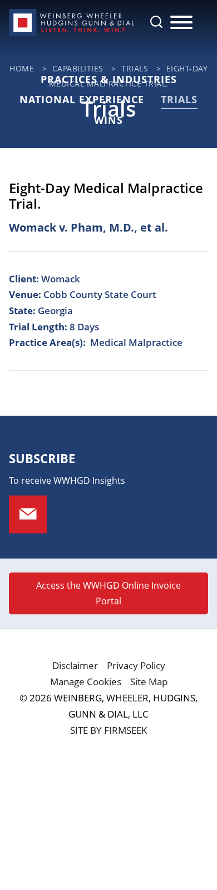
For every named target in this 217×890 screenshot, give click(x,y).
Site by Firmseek (108, 730)
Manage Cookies (85, 681)
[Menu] (181, 23)
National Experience (81, 99)
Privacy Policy (136, 665)
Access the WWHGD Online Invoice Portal (108, 593)
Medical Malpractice (136, 342)
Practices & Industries (109, 79)
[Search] (156, 22)
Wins (108, 120)
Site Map (148, 681)
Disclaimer (75, 665)
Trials (179, 99)
